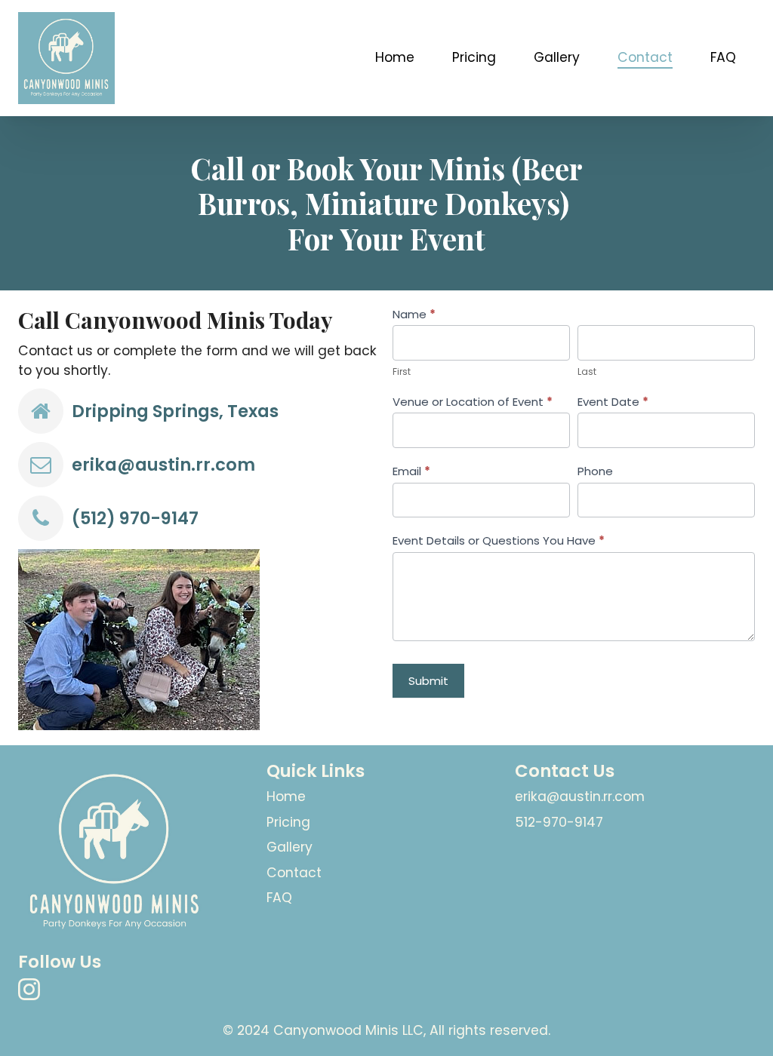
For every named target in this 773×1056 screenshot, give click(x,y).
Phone (595, 471)
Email (411, 471)
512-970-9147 (559, 822)
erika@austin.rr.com (163, 465)
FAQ (723, 57)
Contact (645, 57)
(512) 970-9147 (135, 518)
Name (414, 314)
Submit (428, 681)
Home (394, 57)
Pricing (474, 57)
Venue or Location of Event (473, 402)
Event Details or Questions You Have (499, 540)
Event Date (612, 402)
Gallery (557, 57)
